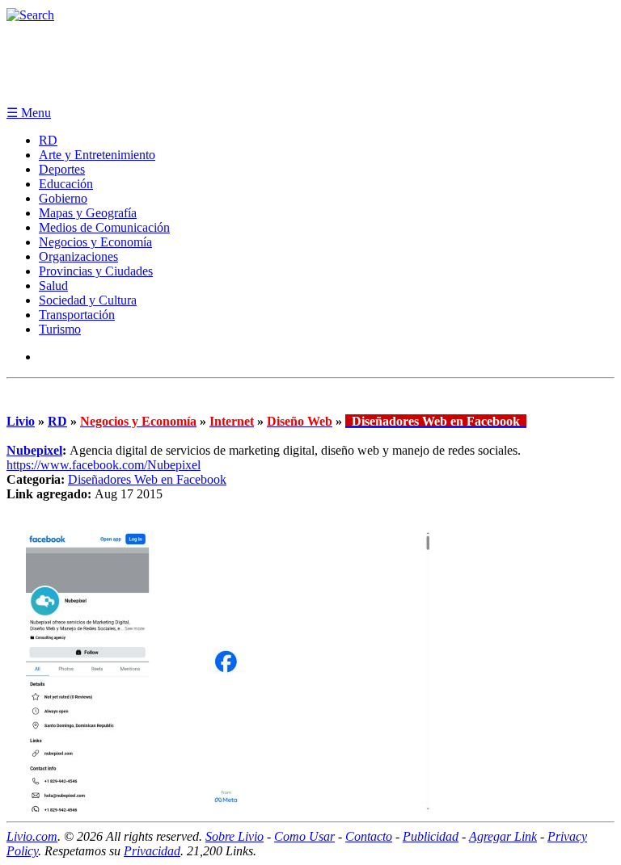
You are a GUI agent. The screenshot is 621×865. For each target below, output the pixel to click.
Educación (66, 184)
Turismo (60, 329)
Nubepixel (34, 450)
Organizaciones (78, 256)
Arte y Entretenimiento (97, 155)
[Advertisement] (310, 63)
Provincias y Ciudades (96, 271)
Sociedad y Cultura (88, 300)
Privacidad (152, 851)
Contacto (368, 836)
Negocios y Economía (95, 242)
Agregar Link (503, 836)
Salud (53, 285)
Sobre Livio (234, 836)
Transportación (77, 314)
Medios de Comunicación (104, 227)
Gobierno (63, 198)
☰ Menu (28, 113)
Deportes (62, 169)
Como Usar (304, 836)
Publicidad (430, 836)
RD (48, 140)
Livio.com (31, 836)
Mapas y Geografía (88, 213)
